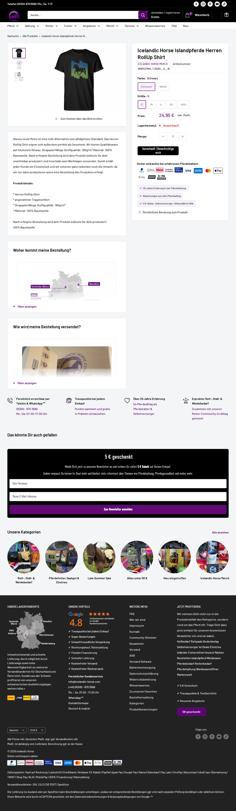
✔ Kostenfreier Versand (82, 663)
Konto (155, 17)
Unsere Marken (214, 652)
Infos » (21, 688)
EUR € (33, 730)
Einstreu (215, 647)
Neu (185, 25)
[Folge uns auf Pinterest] (210, 4)
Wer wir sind (137, 619)
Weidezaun (214, 658)
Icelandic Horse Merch (153, 64)
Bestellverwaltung (141, 697)
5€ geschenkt (191, 711)
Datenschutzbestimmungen (91, 796)
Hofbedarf (183, 641)
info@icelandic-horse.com (84, 681)
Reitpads (196, 641)
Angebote (89, 25)
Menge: (142, 136)
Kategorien (136, 703)
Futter (68, 25)
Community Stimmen (143, 637)
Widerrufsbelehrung (142, 679)
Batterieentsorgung (142, 667)
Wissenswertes (155, 25)
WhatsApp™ (76, 697)
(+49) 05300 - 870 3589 (81, 687)
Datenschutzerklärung (143, 673)
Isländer (182, 652)
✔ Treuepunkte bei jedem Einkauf (88, 631)
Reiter (50, 25)
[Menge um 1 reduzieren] (163, 136)
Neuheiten (184, 658)
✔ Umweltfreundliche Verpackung (89, 642)
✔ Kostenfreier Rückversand (85, 668)
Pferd (10, 25)
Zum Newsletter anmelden (118, 509)
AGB (132, 655)
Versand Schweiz (140, 661)
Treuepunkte (188, 693)
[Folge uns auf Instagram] (203, 4)
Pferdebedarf (186, 663)
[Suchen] (143, 15)
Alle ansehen (220, 532)
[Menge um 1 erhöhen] (183, 136)
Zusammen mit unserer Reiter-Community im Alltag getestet (210, 413)
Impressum (136, 625)
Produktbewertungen (143, 709)
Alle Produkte (30, 36)
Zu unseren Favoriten (143, 691)
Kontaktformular (78, 703)
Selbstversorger (187, 647)
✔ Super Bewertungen (81, 636)
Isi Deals (204, 647)
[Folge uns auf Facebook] (196, 4)
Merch (110, 25)
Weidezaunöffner (207, 669)
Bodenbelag (211, 641)
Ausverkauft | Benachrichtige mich (158, 151)
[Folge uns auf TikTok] (224, 4)
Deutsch (13, 730)
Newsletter (136, 643)
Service (130, 25)
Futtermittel (196, 652)
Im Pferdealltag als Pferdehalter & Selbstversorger (145, 408)
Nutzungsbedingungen (123, 796)
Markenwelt (184, 674)
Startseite (13, 36)
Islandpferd (198, 658)
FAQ (174, 25)
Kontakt (134, 631)
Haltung (30, 25)
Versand (134, 649)
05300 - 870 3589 (26, 409)
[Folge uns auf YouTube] (217, 4)
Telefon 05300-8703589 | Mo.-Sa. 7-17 (29, 4)
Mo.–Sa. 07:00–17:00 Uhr (31, 413)
